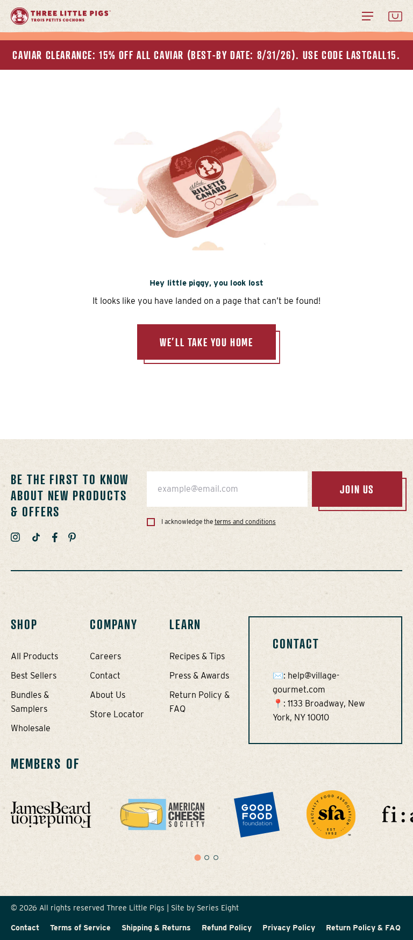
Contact (105, 676)
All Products (34, 656)
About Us (107, 695)
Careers (105, 656)
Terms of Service (80, 927)
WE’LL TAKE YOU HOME (206, 342)
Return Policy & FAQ (363, 927)
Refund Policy (227, 927)
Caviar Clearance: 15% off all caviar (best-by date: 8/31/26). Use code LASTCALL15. (206, 54)
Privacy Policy (288, 927)
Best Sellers (33, 676)
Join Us (357, 489)
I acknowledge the (218, 522)
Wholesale (31, 728)
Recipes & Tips (197, 656)
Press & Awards (199, 676)
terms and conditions (245, 522)
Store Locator (117, 714)
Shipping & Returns (156, 927)
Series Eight (218, 907)
